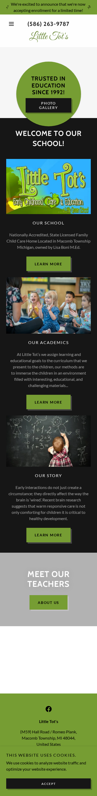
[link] (48, 37)
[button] (12, 24)
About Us (48, 602)
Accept (48, 784)
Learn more (48, 264)
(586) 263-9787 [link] (48, 23)
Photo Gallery (48, 105)
